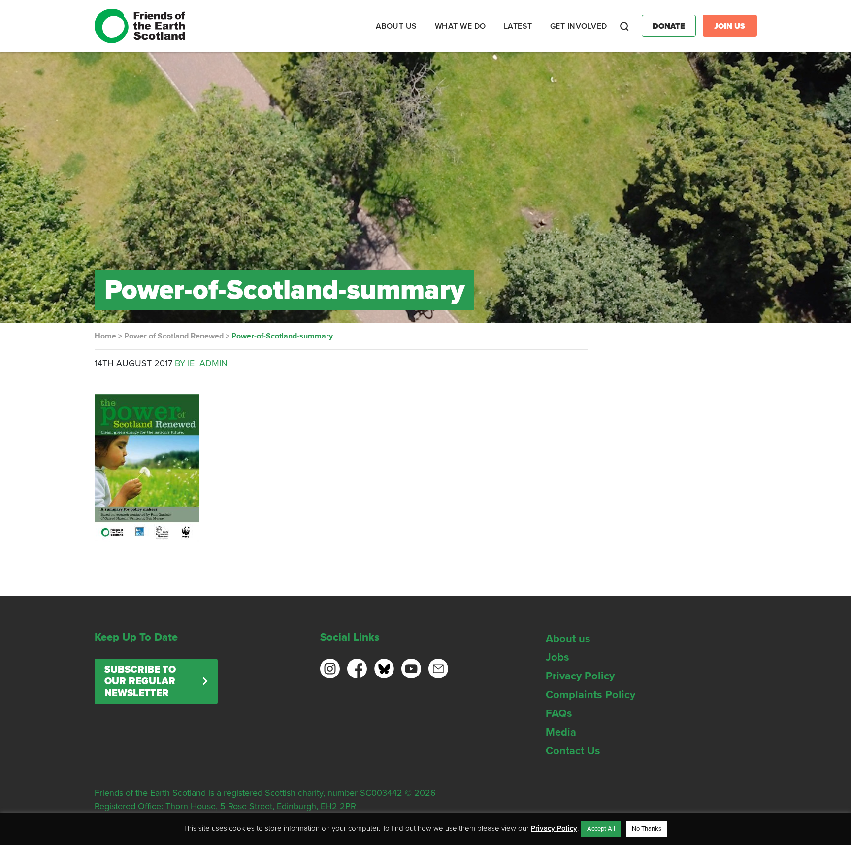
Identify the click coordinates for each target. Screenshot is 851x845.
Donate (669, 26)
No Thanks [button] (646, 829)
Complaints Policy (590, 694)
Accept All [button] (601, 829)
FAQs (559, 713)
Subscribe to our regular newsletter (140, 681)
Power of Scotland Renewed (174, 336)
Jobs (557, 657)
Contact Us (573, 750)
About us (568, 638)
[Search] (624, 26)
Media (561, 732)
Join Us (729, 26)
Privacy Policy (580, 676)
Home (105, 336)
